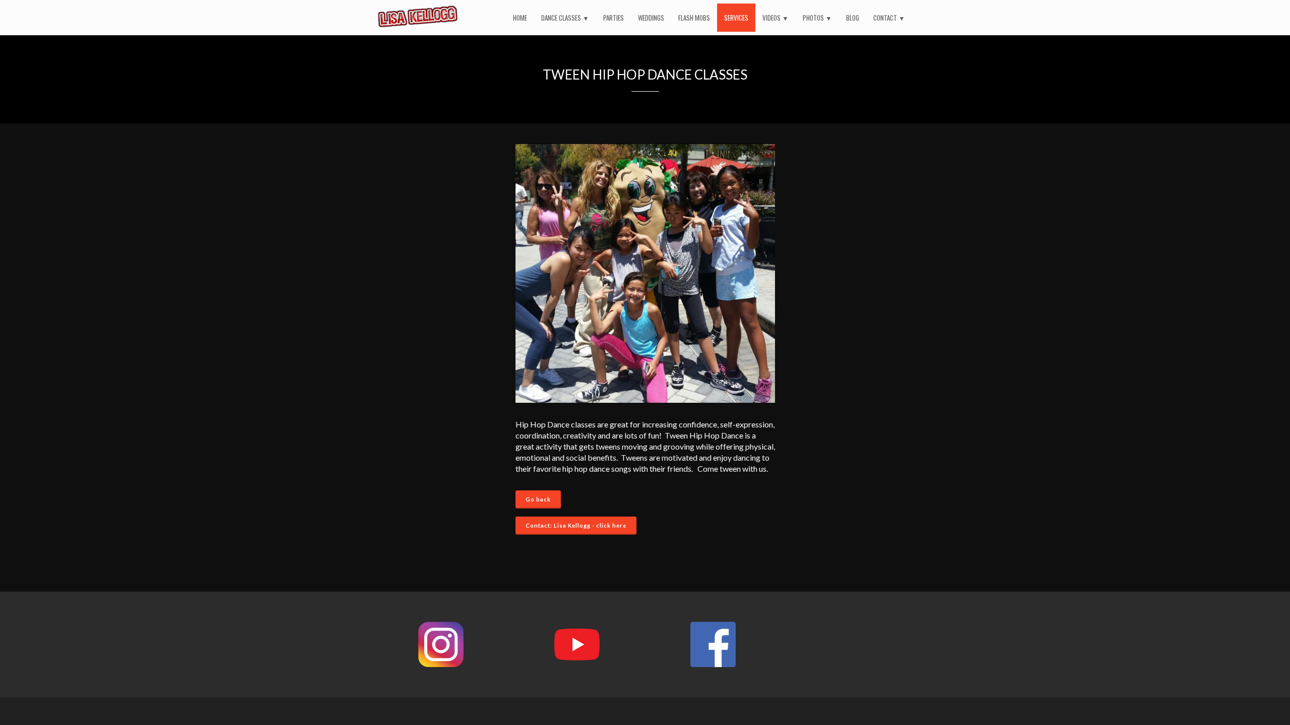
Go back (538, 499)
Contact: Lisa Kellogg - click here (576, 525)
